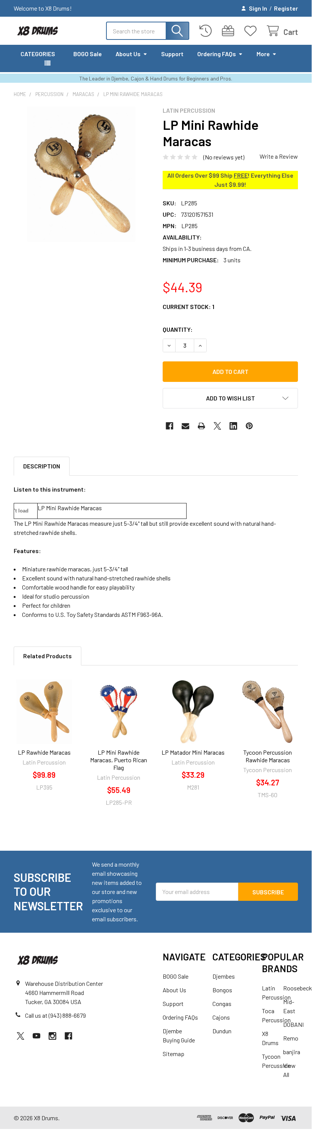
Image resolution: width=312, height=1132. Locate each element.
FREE (241, 175)
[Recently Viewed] (207, 31)
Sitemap (173, 1053)
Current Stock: (188, 306)
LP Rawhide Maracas (44, 752)
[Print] (201, 426)
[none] (81, 174)
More (263, 53)
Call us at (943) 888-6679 (55, 1015)
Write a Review (279, 156)
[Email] (185, 426)
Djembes (223, 976)
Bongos (222, 989)
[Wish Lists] (252, 31)
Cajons (221, 1017)
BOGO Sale (87, 53)
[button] (230, 398)
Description (41, 466)
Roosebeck (297, 988)
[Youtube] (36, 1036)
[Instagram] (52, 1036)
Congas (221, 1003)
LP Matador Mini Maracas (193, 752)
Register (286, 8)
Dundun (221, 1030)
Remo (290, 1038)
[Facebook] (169, 426)
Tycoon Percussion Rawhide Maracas (267, 756)
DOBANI (293, 1024)
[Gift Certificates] (230, 31)
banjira (291, 1051)
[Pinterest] (249, 426)
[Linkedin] (233, 426)
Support (172, 53)
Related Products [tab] (47, 655)
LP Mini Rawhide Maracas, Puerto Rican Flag (118, 760)
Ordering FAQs (216, 53)
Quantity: (178, 329)
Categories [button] (38, 53)
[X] (217, 426)
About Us (128, 53)
